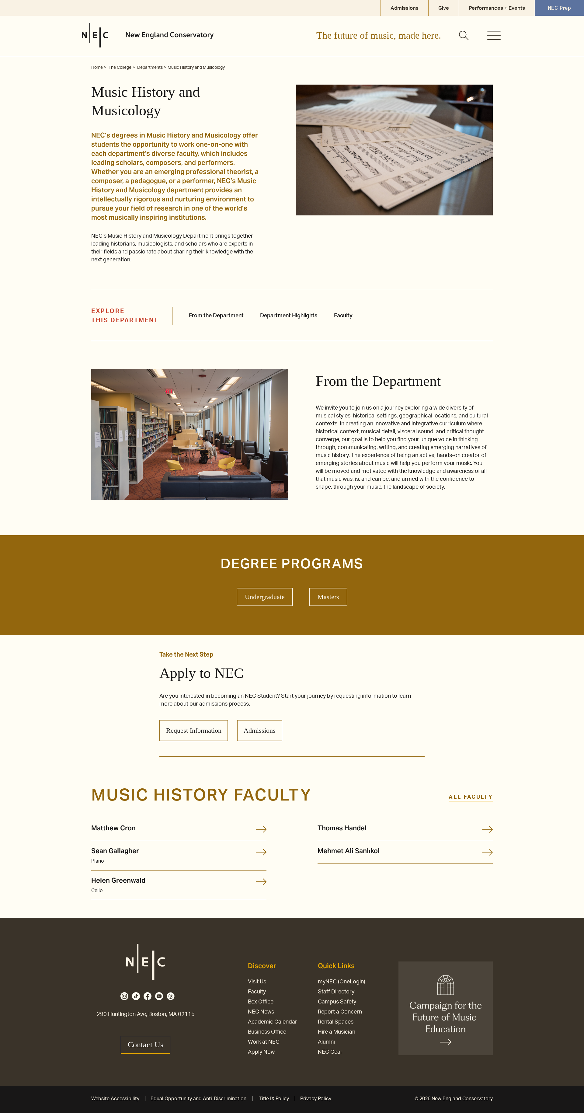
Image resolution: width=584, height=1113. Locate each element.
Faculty (343, 316)
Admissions (260, 730)
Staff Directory (336, 992)
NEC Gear (330, 1052)
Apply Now (261, 1052)
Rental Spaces (335, 1022)
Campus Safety (337, 1002)
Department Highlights (289, 316)
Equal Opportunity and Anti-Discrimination (198, 1098)
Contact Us (145, 1044)
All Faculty (471, 797)
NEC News (261, 1012)
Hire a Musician (336, 1032)
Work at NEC (264, 1042)
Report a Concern (340, 1012)
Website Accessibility (115, 1098)
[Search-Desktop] (464, 36)
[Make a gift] (445, 1008)
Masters (328, 597)
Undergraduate (265, 597)
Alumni (326, 1042)
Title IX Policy (274, 1098)
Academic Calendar (272, 1022)
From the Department (216, 316)
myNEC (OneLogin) (341, 982)
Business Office (267, 1032)
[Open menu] (494, 35)
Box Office (260, 1002)
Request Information (193, 730)
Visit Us (257, 982)
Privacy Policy (315, 1098)
